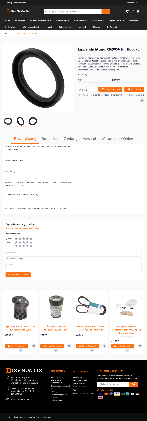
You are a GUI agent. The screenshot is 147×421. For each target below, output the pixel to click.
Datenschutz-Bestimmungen (56, 381)
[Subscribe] (133, 384)
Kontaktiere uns (79, 384)
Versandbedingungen (59, 395)
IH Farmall (112, 27)
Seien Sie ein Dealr (80, 387)
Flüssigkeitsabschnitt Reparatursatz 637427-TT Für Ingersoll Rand (126, 329)
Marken (96, 27)
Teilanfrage (20, 20)
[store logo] (18, 10)
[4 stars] (27, 239)
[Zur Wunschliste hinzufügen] (142, 100)
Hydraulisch (10, 27)
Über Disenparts (57, 377)
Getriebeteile (65, 27)
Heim (7, 20)
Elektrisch (97, 20)
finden (100, 70)
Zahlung (54, 391)
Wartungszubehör (31, 27)
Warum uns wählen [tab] (117, 138)
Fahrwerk (82, 27)
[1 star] (16, 239)
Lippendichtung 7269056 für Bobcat (23, 33)
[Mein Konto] (133, 11)
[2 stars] (20, 239)
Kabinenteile (80, 20)
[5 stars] (31, 239)
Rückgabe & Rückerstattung (56, 399)
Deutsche (130, 2)
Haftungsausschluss (80, 380)
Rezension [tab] (50, 138)
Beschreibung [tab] (25, 138)
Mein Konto (77, 377)
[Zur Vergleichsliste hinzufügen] (21, 350)
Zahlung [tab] (70, 138)
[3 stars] (23, 239)
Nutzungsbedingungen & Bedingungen (60, 387)
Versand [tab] (89, 138)
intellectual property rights (83, 393)
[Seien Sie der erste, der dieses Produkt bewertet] (111, 54)
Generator (133, 20)
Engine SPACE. (115, 20)
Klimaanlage (61, 20)
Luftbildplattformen (39, 20)
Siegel (49, 27)
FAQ (74, 390)
